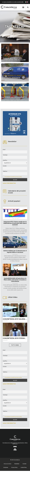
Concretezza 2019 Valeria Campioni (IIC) (15, 319)
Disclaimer (5, 467)
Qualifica (5, 160)
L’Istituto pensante (11, 78)
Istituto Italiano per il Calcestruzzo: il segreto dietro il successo (15, 251)
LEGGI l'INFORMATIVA (9, 183)
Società (4, 165)
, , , (14, 75)
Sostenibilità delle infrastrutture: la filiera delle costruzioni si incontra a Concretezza (15, 280)
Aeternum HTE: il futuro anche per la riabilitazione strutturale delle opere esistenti (15, 223)
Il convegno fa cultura (13, 97)
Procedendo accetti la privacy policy (13, 176)
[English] (27, 2)
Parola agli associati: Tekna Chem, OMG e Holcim (14, 59)
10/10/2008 (6, 93)
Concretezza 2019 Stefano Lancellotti (15, 338)
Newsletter (16, 463)
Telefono (5, 171)
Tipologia (5, 154)
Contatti (24, 463)
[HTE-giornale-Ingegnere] (15, 135)
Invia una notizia (7, 463)
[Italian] (25, 2)
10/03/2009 (6, 73)
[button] (23, 7)
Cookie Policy (24, 467)
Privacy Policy (14, 467)
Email (4, 149)
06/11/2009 (6, 54)
